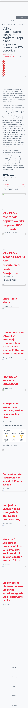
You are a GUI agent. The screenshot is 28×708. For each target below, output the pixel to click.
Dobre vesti (5, 54)
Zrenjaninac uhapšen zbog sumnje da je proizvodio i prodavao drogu (12, 512)
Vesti (12, 21)
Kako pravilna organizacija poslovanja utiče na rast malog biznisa (12, 410)
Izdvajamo (5, 21)
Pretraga (14, 705)
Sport (3, 24)
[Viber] (14, 68)
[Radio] (14, 693)
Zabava (21, 24)
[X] (14, 72)
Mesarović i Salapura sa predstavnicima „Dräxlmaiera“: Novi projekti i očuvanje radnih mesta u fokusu (12, 550)
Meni (14, 686)
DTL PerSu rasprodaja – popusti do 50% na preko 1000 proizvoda (13, 221)
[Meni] (14, 683)
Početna (14, 667)
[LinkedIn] (14, 66)
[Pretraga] (14, 702)
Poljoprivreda (12, 24)
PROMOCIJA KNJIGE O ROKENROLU (10, 380)
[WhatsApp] (14, 70)
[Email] (14, 74)
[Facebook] (14, 61)
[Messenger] (14, 64)
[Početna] (14, 665)
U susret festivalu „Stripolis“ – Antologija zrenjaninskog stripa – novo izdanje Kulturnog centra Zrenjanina (13, 343)
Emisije (19, 21)
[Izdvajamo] (14, 674)
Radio (14, 695)
